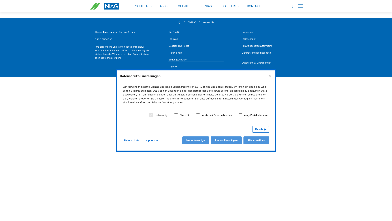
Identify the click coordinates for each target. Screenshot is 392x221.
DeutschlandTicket (178, 46)
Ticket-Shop (175, 52)
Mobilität (142, 6)
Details (259, 129)
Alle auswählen (256, 140)
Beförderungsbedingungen (256, 52)
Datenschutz (249, 39)
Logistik (183, 6)
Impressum (248, 32)
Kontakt (253, 6)
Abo (163, 6)
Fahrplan (173, 39)
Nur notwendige (195, 140)
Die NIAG (206, 6)
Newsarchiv (208, 22)
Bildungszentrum (177, 59)
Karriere (230, 6)
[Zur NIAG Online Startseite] (105, 6)
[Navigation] (300, 6)
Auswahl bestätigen (226, 140)
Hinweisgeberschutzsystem (257, 46)
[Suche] (291, 6)
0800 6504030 (103, 39)
